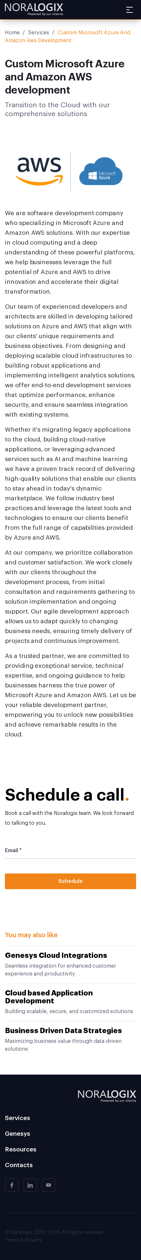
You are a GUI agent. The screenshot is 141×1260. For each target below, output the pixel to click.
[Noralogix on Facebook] (12, 1185)
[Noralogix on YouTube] (48, 1185)
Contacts (19, 1165)
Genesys (17, 1134)
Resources (20, 1149)
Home (12, 32)
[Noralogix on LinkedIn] (30, 1185)
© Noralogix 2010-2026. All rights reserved (54, 1232)
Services (38, 32)
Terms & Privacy (23, 1240)
